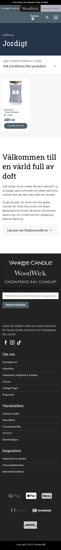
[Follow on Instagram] (12, 343)
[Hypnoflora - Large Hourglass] (16, 92)
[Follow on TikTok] (19, 343)
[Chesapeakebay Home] (51, 8)
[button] (47, 17)
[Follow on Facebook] (6, 343)
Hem (6, 61)
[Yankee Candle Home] (10, 8)
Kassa (35, 17)
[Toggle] (55, 66)
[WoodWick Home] (30, 8)
